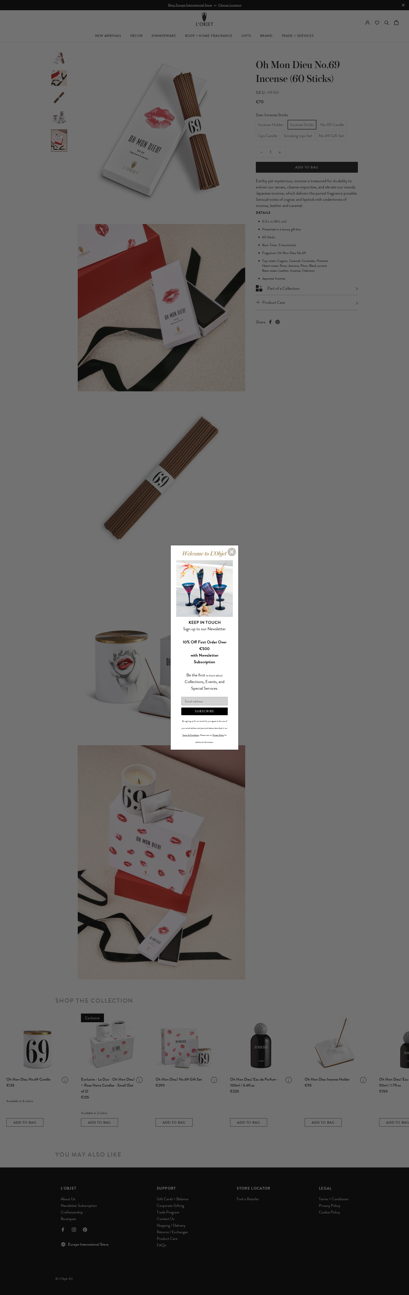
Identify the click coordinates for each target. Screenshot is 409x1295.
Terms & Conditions (190, 735)
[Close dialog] (232, 552)
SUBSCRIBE (204, 711)
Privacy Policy (218, 735)
